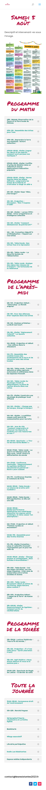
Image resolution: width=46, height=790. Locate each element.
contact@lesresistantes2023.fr (22, 776)
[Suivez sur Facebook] (30, 784)
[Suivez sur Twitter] (35, 784)
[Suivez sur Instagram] (39, 784)
